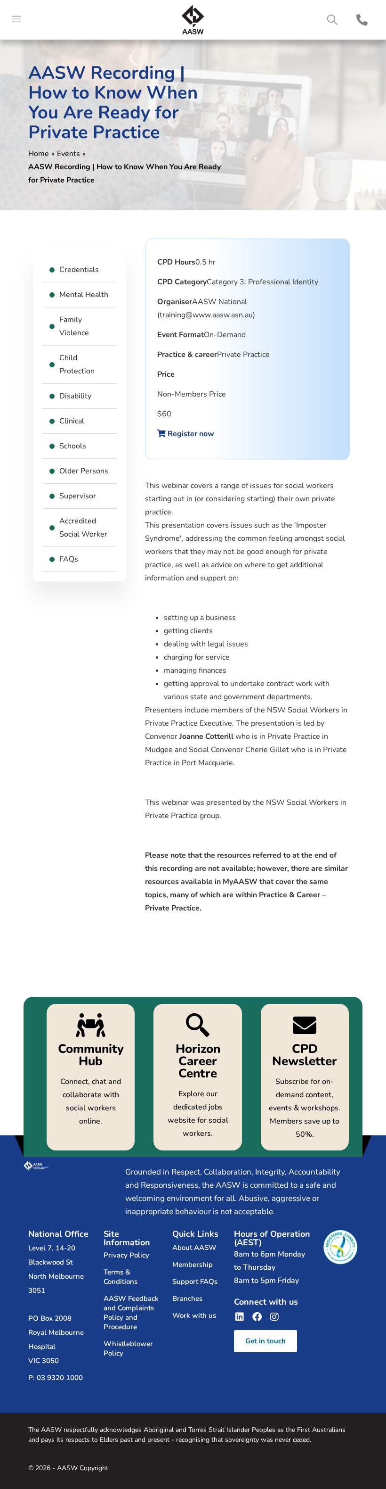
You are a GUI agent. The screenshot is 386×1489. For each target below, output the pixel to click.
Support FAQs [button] (194, 1281)
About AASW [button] (194, 1247)
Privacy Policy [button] (126, 1255)
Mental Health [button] (83, 295)
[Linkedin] (239, 1317)
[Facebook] (257, 1317)
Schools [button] (72, 446)
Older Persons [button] (83, 471)
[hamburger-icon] (16, 20)
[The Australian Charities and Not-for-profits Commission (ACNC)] (340, 1247)
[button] (332, 20)
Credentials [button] (79, 270)
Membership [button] (192, 1264)
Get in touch (265, 1341)
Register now (190, 434)
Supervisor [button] (77, 496)
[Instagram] (274, 1317)
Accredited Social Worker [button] (83, 527)
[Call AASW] (362, 19)
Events (68, 154)
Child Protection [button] (77, 364)
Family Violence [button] (74, 326)
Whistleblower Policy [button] (128, 1348)
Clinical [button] (71, 421)
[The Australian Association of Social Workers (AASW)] (193, 20)
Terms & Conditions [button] (120, 1276)
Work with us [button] (194, 1315)
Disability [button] (75, 396)
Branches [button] (187, 1298)
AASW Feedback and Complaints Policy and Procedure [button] (131, 1313)
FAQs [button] (68, 559)
